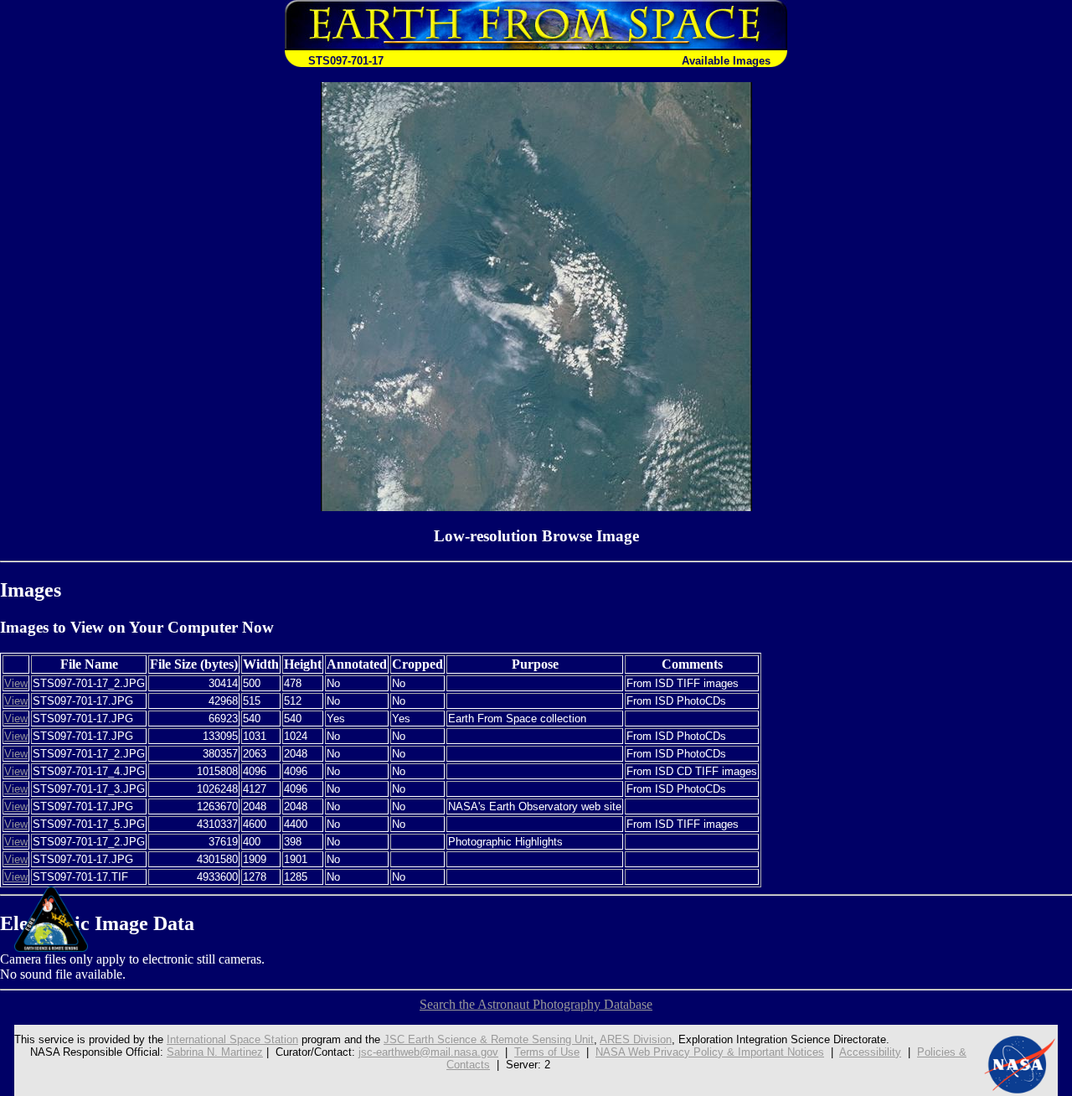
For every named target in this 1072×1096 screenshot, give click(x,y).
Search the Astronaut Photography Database (536, 1004)
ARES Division (636, 1039)
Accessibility (870, 1052)
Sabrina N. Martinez (215, 1052)
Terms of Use (547, 1052)
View (16, 683)
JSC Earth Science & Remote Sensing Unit (489, 1039)
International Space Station (232, 1039)
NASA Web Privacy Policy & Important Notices (709, 1052)
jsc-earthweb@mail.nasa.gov (428, 1052)
